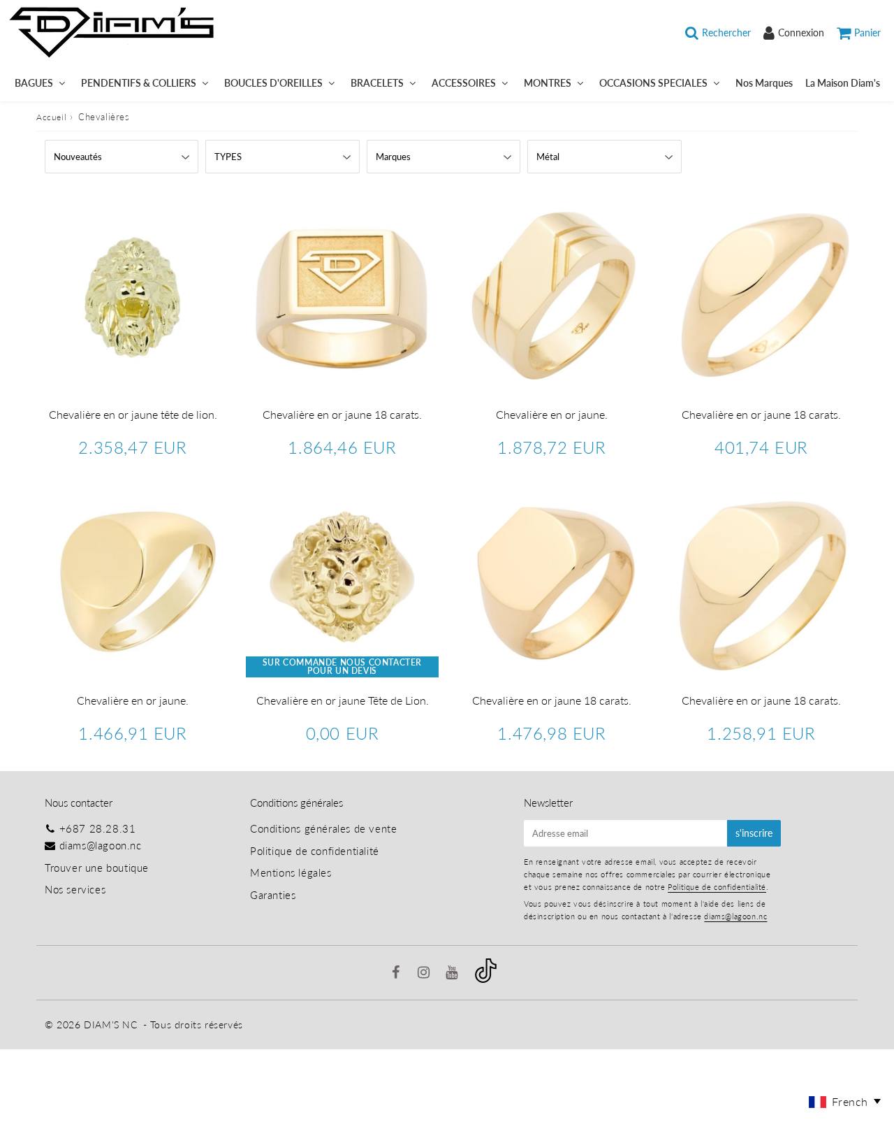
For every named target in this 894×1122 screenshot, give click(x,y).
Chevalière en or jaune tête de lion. (133, 414)
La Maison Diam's (842, 83)
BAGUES (34, 83)
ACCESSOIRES (464, 83)
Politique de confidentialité (314, 850)
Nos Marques (764, 83)
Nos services (75, 889)
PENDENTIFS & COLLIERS (138, 83)
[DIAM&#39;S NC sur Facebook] (398, 973)
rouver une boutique (99, 867)
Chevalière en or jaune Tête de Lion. (342, 700)
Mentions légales (291, 872)
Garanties (272, 895)
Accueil (51, 117)
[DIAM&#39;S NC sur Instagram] (425, 973)
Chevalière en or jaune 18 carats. (342, 414)
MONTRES (547, 83)
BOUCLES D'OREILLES (273, 83)
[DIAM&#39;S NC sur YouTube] (453, 973)
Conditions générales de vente (323, 828)
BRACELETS (377, 83)
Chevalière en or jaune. (552, 414)
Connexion (801, 32)
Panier (867, 32)
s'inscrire (753, 833)
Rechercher (726, 32)
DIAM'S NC (110, 1024)
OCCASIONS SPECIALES (653, 83)
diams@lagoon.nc (100, 845)
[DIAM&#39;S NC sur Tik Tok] (485, 978)
